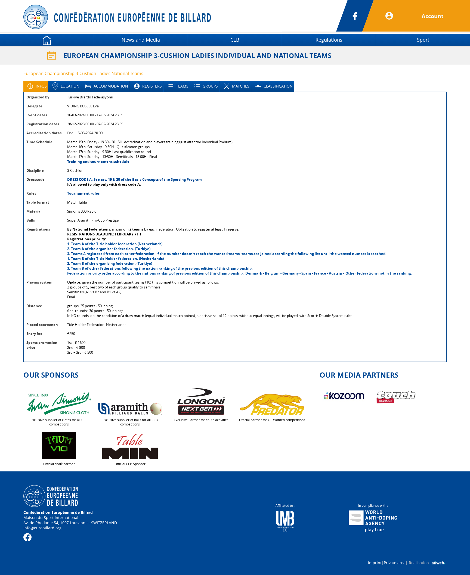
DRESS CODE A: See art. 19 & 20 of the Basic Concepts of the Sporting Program (134, 179)
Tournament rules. (84, 193)
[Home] (47, 39)
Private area (395, 562)
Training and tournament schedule (98, 161)
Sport (423, 39)
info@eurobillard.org (42, 527)
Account (433, 16)
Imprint (375, 562)
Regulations (329, 39)
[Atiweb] (438, 563)
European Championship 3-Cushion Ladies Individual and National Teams (197, 55)
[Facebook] (362, 16)
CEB (234, 39)
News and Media (141, 39)
